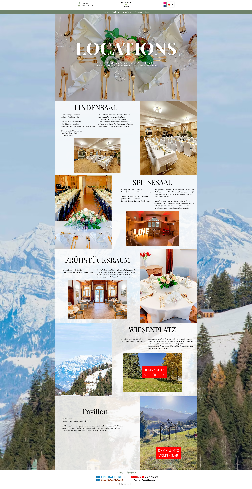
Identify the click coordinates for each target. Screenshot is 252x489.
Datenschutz (129, 484)
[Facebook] (165, 6)
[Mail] (79, 6)
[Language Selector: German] (170, 4)
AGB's (120, 484)
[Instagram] (165, 3)
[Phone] (79, 3)
